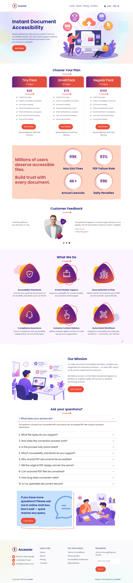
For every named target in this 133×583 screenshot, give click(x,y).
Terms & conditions (76, 552)
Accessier (29, 579)
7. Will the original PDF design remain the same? (46, 465)
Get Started (28, 127)
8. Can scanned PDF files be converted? (41, 471)
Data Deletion (73, 563)
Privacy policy (74, 556)
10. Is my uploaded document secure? (41, 483)
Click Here (28, 520)
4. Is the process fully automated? (38, 447)
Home (72, 6)
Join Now (19, 48)
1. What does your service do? (35, 418)
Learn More (75, 389)
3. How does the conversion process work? (43, 440)
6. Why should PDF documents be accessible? (45, 459)
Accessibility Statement (78, 559)
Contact (94, 6)
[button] (63, 243)
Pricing (86, 6)
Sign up (116, 6)
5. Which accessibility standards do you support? (47, 453)
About (79, 6)
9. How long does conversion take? (39, 477)
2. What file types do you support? (38, 434)
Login (108, 6)
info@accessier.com (25, 564)
